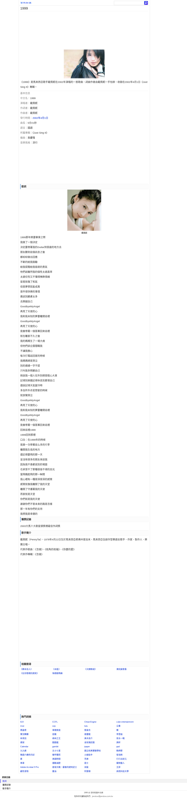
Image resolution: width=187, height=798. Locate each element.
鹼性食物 (24, 771)
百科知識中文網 (97, 793)
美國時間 (56, 759)
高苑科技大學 (122, 771)
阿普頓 (87, 771)
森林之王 (56, 738)
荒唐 (86, 759)
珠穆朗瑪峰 (57, 673)
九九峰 (23, 750)
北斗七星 (56, 750)
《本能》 (56, 669)
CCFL (55, 722)
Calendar (24, 746)
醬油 (54, 771)
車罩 (22, 763)
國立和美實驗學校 (92, 750)
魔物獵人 (120, 763)
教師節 (119, 750)
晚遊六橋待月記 (27, 755)
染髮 (86, 767)
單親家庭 (56, 730)
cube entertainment (124, 722)
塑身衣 (87, 730)
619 (22, 722)
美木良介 (88, 738)
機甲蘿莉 (56, 755)
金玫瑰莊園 (89, 742)
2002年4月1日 (40, 118)
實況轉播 (24, 734)
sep (54, 726)
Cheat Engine (90, 722)
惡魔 (54, 734)
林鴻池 (23, 738)
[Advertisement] (84, 30)
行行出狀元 (121, 759)
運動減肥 (56, 763)
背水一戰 (120, 738)
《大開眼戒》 (90, 669)
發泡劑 (119, 755)
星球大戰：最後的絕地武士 (64, 767)
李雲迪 (119, 734)
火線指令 (88, 755)
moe (22, 726)
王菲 (118, 767)
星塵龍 (87, 734)
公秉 (118, 726)
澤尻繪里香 (121, 669)
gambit (55, 746)
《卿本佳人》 (26, 669)
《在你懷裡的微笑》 (29, 673)
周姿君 (23, 730)
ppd (118, 746)
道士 (86, 763)
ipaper (87, 746)
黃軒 (118, 742)
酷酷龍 (55, 742)
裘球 (22, 742)
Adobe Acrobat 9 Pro (29, 767)
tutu (86, 726)
